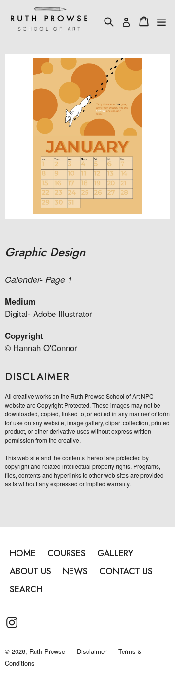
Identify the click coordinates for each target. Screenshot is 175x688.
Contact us (126, 571)
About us (30, 571)
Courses (66, 553)
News (75, 571)
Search (26, 589)
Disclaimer (91, 651)
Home (22, 553)
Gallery (115, 553)
